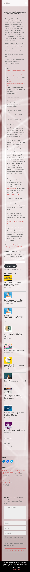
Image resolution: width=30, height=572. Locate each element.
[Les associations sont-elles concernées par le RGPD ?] (15, 295)
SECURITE (6, 446)
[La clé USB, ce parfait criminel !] (15, 376)
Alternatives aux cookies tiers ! (14, 351)
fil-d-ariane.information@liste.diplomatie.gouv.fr (16, 83)
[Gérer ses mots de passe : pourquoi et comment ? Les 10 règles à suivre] (15, 391)
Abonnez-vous (10, 266)
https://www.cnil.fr (12, 188)
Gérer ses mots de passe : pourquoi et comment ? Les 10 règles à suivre (14, 396)
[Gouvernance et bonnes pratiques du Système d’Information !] (15, 278)
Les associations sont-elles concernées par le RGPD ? (13, 300)
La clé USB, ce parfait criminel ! (15, 381)
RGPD (5, 443)
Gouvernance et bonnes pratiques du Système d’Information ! (12, 284)
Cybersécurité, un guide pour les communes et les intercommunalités (14, 414)
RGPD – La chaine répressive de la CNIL (7, 481)
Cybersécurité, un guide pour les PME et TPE (14, 365)
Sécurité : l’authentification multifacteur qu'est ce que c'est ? (13, 334)
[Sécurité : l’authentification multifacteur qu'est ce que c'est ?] (15, 329)
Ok (11, 569)
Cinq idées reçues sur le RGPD (14, 430)
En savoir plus (16, 569)
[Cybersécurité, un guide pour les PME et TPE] (15, 360)
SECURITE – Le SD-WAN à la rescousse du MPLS (8, 472)
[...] (5, 289)
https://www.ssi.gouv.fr (13, 194)
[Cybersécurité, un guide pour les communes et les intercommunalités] (15, 408)
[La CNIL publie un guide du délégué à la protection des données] (15, 311)
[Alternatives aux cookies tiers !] (15, 346)
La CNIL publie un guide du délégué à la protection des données (13, 317)
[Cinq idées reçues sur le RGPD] (15, 425)
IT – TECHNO (7, 441)
